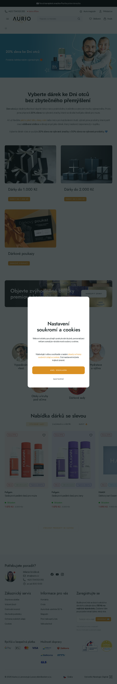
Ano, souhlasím (58, 370)
